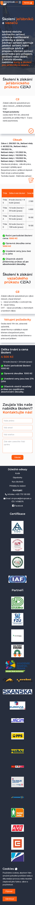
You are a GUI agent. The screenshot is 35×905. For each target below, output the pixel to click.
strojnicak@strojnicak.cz (21, 498)
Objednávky (17, 477)
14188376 (19, 501)
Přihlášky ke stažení (17, 486)
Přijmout (8, 891)
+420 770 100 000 (22, 494)
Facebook (19, 506)
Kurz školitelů (17, 482)
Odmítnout (9, 899)
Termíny (27, 3)
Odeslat (17, 457)
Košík (17, 473)
